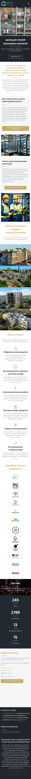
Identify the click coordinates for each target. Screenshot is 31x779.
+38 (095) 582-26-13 (9, 717)
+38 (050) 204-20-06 (9, 713)
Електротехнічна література (11, 732)
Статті (4, 730)
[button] (28, 3)
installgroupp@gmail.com (19, 720)
